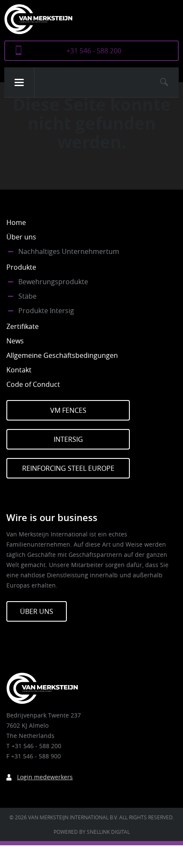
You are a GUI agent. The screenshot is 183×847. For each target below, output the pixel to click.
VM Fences (68, 410)
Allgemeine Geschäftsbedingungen (62, 355)
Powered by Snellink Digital (92, 831)
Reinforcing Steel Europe (68, 468)
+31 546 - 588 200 (93, 50)
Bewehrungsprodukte (53, 281)
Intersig (68, 439)
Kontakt (18, 370)
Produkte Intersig (46, 310)
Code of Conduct (33, 384)
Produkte (21, 267)
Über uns (21, 237)
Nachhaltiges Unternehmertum (68, 251)
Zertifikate (22, 326)
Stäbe (27, 296)
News (15, 341)
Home (16, 222)
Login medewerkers (45, 777)
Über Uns (36, 611)
